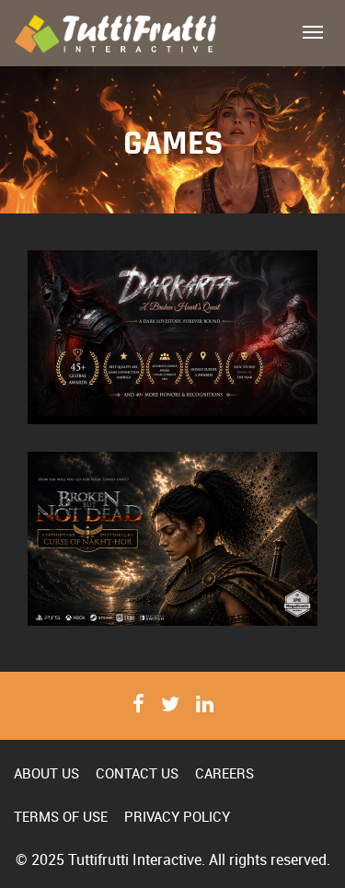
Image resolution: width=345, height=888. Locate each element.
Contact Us (137, 773)
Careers (224, 773)
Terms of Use (61, 816)
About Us (46, 773)
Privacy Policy (177, 816)
